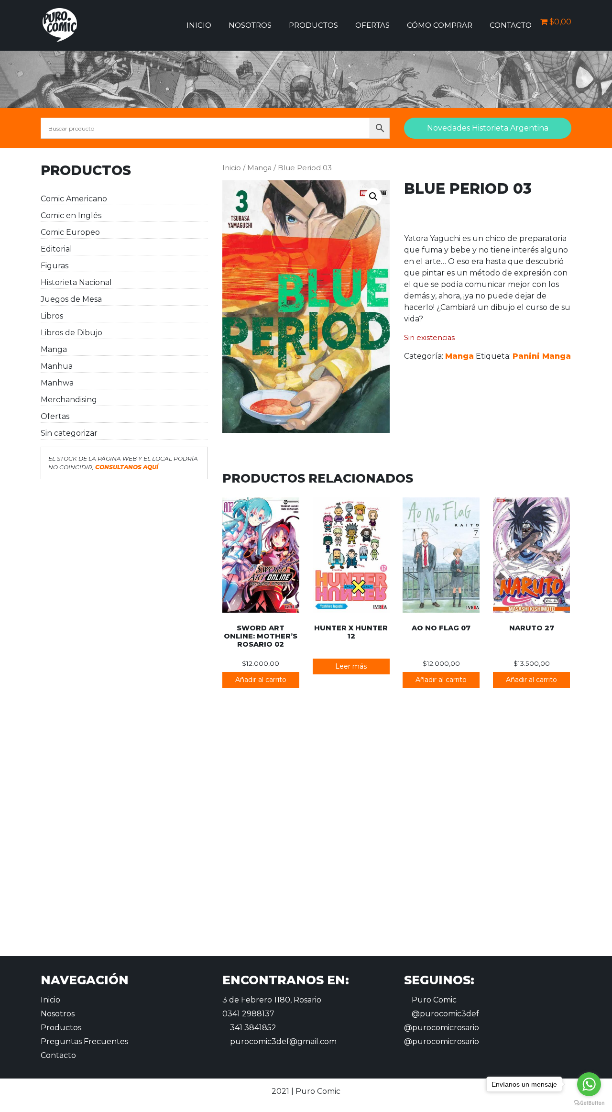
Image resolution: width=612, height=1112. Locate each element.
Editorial (56, 248)
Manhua (57, 366)
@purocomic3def (444, 1013)
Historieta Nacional (76, 282)
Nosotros (250, 25)
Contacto (511, 25)
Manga (54, 349)
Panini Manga (542, 356)
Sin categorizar (69, 433)
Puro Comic (433, 999)
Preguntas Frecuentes (84, 1041)
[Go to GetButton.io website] (589, 1102)
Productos (313, 25)
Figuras (54, 265)
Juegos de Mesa (71, 299)
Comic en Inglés (71, 215)
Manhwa (57, 382)
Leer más (351, 666)
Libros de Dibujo (71, 332)
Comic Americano (74, 198)
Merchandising (69, 399)
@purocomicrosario (441, 1027)
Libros (52, 315)
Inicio (198, 25)
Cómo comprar (439, 25)
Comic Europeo (70, 232)
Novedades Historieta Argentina (487, 127)
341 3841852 (252, 1027)
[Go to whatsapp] (589, 1084)
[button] (373, 196)
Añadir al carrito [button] (260, 679)
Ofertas (372, 25)
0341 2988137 (248, 1013)
